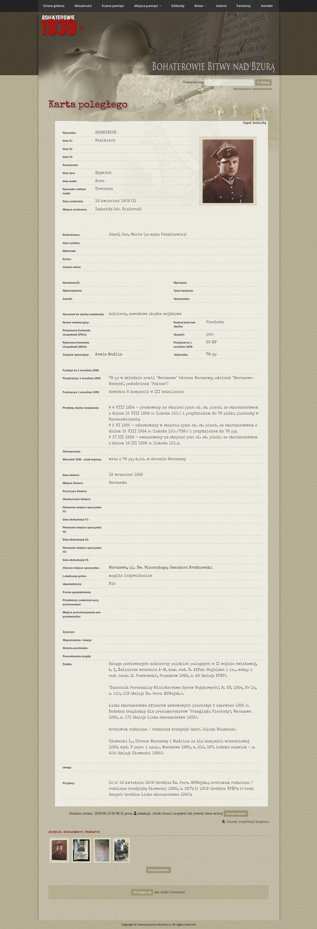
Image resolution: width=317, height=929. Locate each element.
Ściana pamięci (113, 6)
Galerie (221, 6)
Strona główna (53, 6)
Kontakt (267, 6)
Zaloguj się (143, 892)
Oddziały (178, 6)
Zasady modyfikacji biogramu (247, 822)
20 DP (211, 342)
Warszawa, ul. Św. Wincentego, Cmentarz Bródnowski (160, 568)
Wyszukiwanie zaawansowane (252, 89)
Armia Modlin (108, 355)
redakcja (143, 813)
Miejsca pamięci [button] (146, 6)
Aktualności (83, 6)
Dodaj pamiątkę (158, 869)
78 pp (211, 355)
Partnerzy (244, 6)
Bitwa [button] (199, 6)
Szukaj (264, 82)
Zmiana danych (236, 813)
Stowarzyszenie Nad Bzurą (154, 924)
